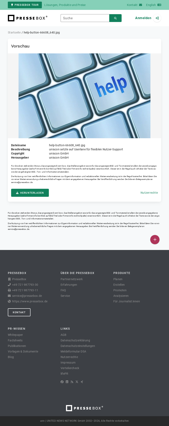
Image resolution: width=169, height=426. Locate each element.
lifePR (64, 373)
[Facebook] (62, 382)
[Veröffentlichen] (155, 239)
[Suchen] (115, 18)
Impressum (68, 362)
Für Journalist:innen (126, 301)
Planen (118, 279)
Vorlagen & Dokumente (23, 351)
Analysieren (121, 295)
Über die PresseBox (77, 273)
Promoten (120, 290)
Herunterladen (32, 192)
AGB (64, 334)
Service (65, 295)
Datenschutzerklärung (75, 340)
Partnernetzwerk (72, 279)
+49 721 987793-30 (25, 284)
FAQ (63, 290)
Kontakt (19, 312)
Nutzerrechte (149, 192)
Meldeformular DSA (73, 351)
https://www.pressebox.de (29, 301)
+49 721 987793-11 (25, 290)
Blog (11, 357)
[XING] (82, 382)
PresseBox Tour (27, 4)
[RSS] (72, 382)
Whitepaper (15, 334)
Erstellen (119, 284)
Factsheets (15, 340)
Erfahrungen (69, 284)
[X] (76, 382)
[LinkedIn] (67, 382)
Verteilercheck (70, 368)
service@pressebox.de (22, 182)
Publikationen (17, 346)
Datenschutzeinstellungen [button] (78, 346)
